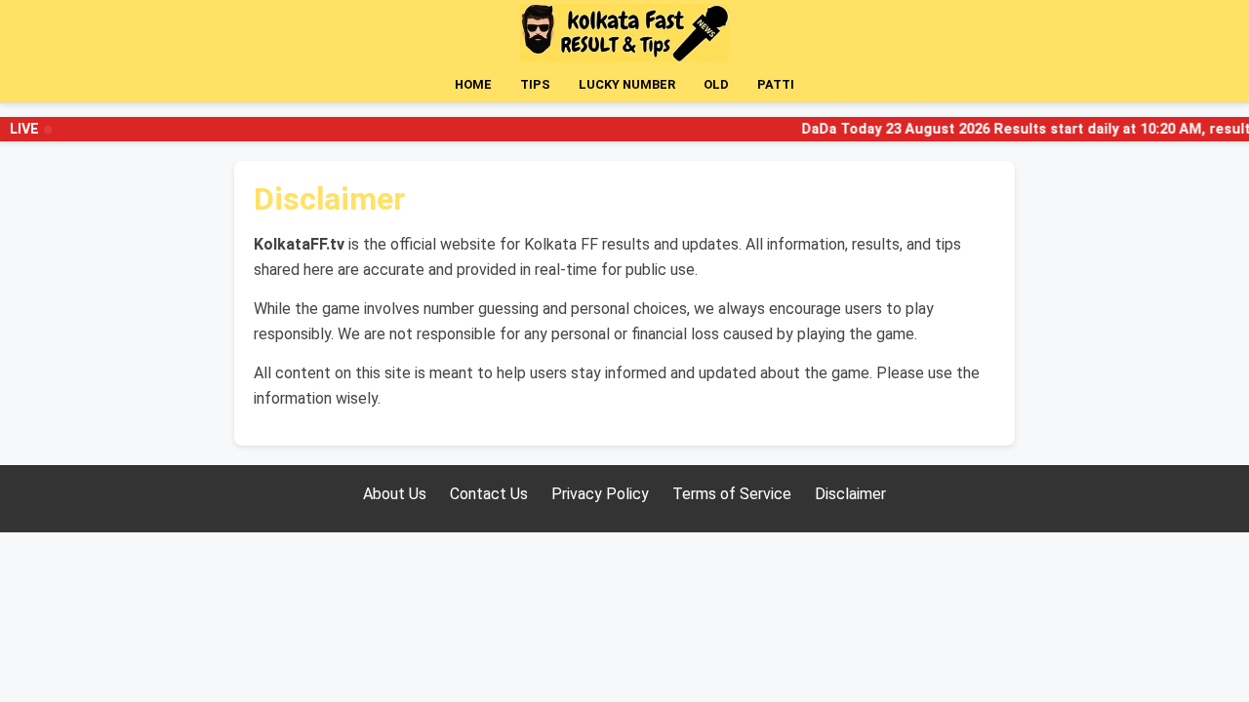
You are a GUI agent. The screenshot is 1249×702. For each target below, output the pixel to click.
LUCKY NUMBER (627, 84)
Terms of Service (731, 494)
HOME (473, 84)
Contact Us (489, 494)
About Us (394, 494)
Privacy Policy (600, 494)
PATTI (775, 84)
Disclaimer (850, 494)
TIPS (535, 84)
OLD (716, 84)
